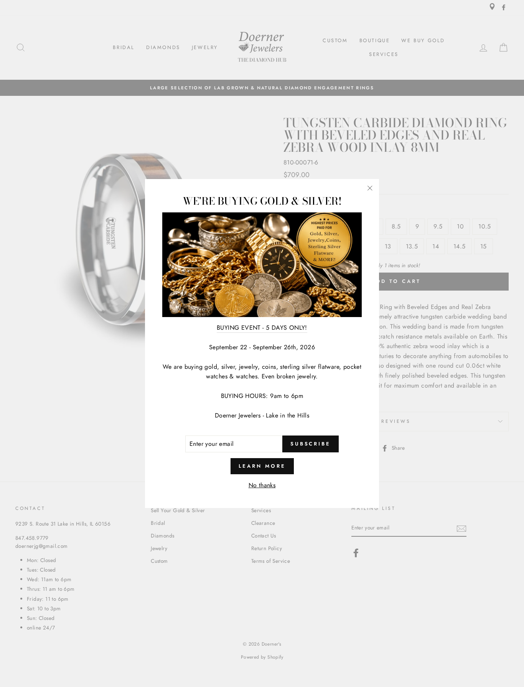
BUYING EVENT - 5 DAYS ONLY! (262, 327)
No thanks (262, 485)
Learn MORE (262, 466)
